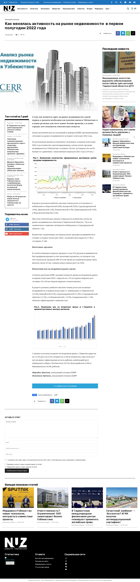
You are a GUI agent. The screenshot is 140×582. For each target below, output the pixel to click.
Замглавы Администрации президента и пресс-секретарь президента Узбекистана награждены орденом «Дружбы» (16, 146)
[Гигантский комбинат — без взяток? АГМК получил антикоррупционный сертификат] (121, 497)
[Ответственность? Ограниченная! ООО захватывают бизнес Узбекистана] (106, 173)
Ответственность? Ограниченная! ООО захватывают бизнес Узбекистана (122, 175)
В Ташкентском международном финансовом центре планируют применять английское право (123, 191)
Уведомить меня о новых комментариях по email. (24, 464)
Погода (9, 194)
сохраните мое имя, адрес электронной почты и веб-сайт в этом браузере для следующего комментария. (47, 460)
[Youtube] (134, 2)
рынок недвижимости (45, 395)
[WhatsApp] (128, 33)
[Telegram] (125, 2)
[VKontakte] (130, 2)
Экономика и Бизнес (12, 19)
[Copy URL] (133, 33)
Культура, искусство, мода (15, 158)
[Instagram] (116, 2)
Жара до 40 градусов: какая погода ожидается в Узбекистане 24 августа (16, 200)
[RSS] (121, 2)
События (9, 136)
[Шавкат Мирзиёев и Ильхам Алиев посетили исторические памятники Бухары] (106, 142)
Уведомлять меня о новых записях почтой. (22, 467)
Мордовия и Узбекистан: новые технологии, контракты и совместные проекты (124, 159)
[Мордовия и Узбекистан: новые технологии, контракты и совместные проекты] (106, 158)
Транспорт (10, 123)
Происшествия (106, 75)
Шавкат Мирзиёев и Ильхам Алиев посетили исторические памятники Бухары (123, 144)
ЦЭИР (56, 395)
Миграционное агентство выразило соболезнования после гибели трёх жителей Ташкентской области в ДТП (118, 82)
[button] (127, 8)
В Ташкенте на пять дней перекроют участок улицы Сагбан (16, 128)
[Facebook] (111, 2)
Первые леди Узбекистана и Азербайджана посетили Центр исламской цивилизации (14, 184)
